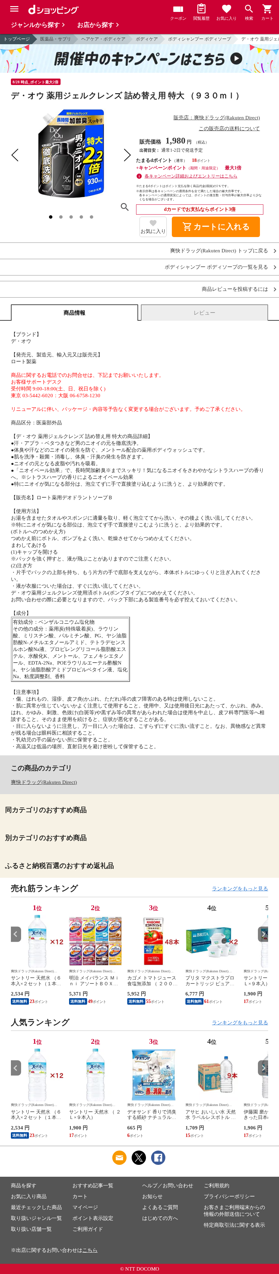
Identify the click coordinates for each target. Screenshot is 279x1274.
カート (80, 1196)
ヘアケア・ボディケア (103, 38)
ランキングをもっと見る (240, 888)
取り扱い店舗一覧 (31, 1229)
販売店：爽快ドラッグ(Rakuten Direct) (217, 117)
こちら (90, 1250)
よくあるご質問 (160, 1207)
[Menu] (14, 9)
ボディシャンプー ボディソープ (199, 38)
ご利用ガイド (87, 1229)
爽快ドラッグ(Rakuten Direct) (44, 782)
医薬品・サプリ (55, 38)
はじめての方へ (160, 1218)
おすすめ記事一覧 (92, 1185)
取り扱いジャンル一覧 (36, 1218)
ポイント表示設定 (92, 1218)
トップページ (16, 38)
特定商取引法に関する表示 (234, 1225)
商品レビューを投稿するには (235, 289)
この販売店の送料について (229, 128)
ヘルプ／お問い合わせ (167, 1185)
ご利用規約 (216, 1185)
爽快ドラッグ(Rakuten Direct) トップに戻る (219, 250)
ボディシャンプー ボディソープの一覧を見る (216, 267)
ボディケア (147, 38)
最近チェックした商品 (36, 1207)
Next (263, 934)
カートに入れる (216, 227)
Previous (16, 934)
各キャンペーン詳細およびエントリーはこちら (191, 176)
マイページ (85, 1207)
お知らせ (152, 1196)
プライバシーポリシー (229, 1196)
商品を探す (23, 1185)
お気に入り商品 (29, 1196)
